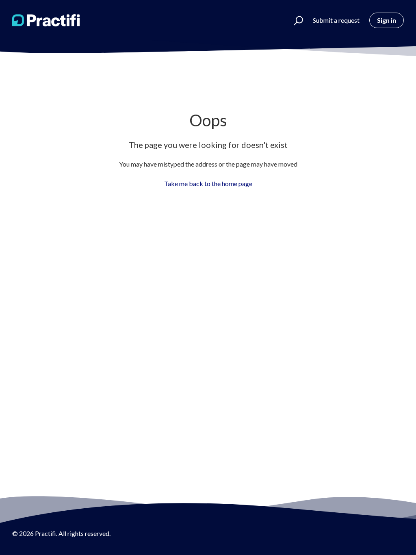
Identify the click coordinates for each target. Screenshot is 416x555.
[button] (294, 20)
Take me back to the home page (208, 183)
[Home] (46, 20)
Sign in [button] (386, 20)
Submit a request (336, 20)
